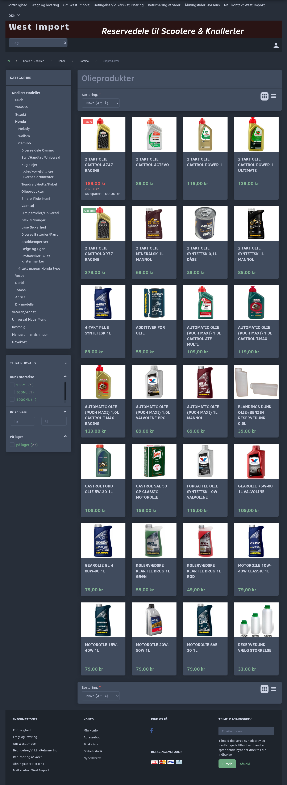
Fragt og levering (45, 5)
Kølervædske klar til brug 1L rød (204, 571)
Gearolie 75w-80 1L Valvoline (255, 488)
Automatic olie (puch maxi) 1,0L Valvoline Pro (153, 412)
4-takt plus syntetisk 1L (98, 330)
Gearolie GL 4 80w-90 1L (99, 568)
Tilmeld (227, 763)
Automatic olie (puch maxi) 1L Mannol (203, 412)
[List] (274, 96)
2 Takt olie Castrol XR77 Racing (99, 253)
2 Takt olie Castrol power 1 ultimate (255, 164)
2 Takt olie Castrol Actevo (152, 161)
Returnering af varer (164, 5)
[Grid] (265, 96)
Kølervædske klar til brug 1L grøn (153, 571)
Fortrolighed (17, 5)
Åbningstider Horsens (202, 5)
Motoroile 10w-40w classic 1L (254, 568)
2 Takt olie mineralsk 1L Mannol (149, 253)
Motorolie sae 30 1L (202, 647)
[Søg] (65, 42)
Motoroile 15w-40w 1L (101, 647)
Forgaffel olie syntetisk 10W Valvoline (202, 491)
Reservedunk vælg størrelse (254, 647)
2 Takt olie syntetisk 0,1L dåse (202, 253)
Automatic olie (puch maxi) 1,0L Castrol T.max (255, 333)
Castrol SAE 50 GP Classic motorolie (151, 491)
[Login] (276, 45)
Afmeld (245, 763)
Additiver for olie (150, 330)
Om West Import (76, 5)
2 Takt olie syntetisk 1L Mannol (251, 253)
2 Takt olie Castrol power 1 (204, 161)
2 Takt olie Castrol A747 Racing (99, 164)
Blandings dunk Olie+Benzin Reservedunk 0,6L (254, 415)
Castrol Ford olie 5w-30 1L (99, 488)
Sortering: (90, 94)
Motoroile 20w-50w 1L (152, 647)
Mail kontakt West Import (244, 5)
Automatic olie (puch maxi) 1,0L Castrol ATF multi (204, 336)
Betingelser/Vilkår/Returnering (119, 5)
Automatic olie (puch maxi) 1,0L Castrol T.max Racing (102, 415)
